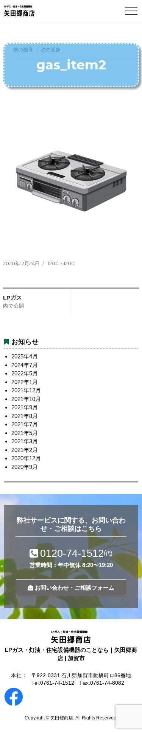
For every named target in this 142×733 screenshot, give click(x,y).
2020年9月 (24, 467)
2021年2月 (24, 450)
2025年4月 (24, 356)
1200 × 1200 (61, 263)
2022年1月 (24, 382)
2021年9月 (24, 407)
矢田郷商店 (61, 717)
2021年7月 (24, 424)
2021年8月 (24, 416)
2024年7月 (24, 365)
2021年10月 (26, 399)
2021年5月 (24, 433)
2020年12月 (26, 458)
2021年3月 (24, 441)
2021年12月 (26, 390)
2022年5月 (24, 373)
